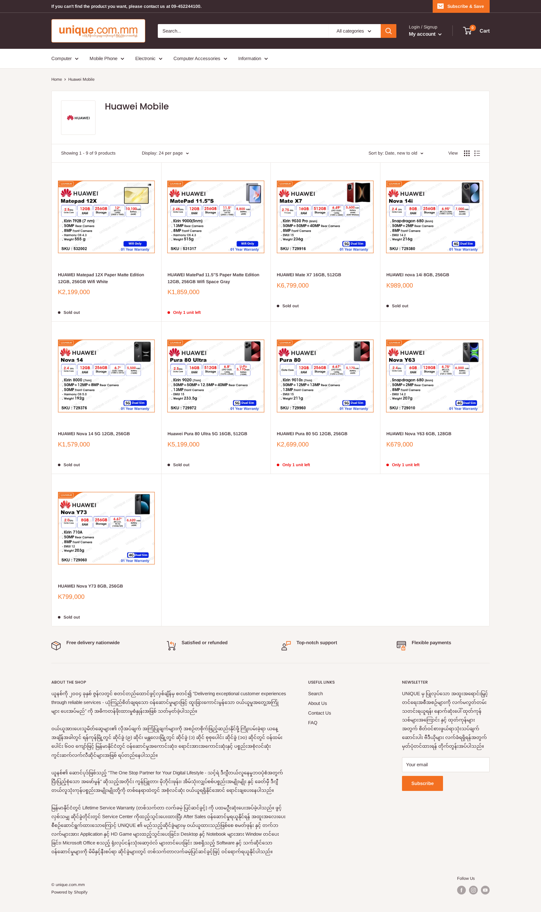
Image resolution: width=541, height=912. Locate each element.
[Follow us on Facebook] (461, 890)
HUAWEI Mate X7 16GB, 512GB (309, 274)
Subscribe (422, 783)
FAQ (312, 722)
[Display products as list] (477, 153)
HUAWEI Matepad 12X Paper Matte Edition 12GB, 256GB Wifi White (101, 278)
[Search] (388, 31)
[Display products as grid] (467, 153)
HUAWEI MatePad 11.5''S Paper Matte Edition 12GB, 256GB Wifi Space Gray (213, 278)
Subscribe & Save (465, 6)
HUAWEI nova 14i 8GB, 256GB (417, 274)
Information (249, 58)
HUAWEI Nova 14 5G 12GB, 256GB (94, 433)
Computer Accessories (196, 58)
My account (423, 34)
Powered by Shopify (69, 892)
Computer (61, 58)
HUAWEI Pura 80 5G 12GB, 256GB (312, 433)
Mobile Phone (103, 58)
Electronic (145, 58)
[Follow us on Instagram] (473, 890)
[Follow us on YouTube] (485, 890)
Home (56, 79)
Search (315, 693)
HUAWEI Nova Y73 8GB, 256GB (90, 585)
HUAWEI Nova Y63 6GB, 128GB (418, 433)
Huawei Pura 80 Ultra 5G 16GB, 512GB (207, 433)
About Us (317, 703)
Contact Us (319, 713)
